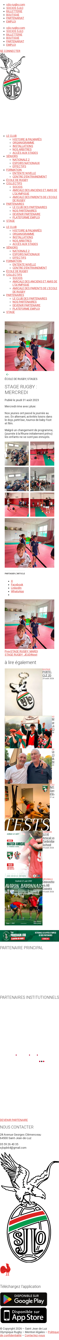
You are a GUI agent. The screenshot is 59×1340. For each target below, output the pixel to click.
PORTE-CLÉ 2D (47, 673)
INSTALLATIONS (23, 146)
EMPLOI (11, 21)
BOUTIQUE (12, 14)
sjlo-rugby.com (15, 4)
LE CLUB (11, 135)
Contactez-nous (35, 1335)
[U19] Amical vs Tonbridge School (48, 839)
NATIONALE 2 (21, 159)
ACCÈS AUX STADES (25, 152)
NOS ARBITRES (22, 149)
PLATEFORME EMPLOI (26, 217)
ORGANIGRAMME (23, 142)
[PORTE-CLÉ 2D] (23, 692)
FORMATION (14, 169)
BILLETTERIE (14, 11)
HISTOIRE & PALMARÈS (27, 139)
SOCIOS (17, 186)
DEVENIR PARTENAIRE (26, 214)
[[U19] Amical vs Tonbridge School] (23, 854)
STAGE (10, 220)
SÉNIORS (12, 156)
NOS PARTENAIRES (25, 210)
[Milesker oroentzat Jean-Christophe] (28, 732)
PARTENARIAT (15, 18)
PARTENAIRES (15, 203)
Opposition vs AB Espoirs (49, 885)
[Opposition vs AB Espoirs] (23, 901)
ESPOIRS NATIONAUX (26, 163)
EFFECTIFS (19, 166)
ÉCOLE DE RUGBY (17, 180)
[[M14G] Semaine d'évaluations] (27, 807)
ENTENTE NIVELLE (24, 173)
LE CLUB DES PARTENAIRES (30, 207)
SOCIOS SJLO (14, 8)
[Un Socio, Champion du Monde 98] (28, 766)
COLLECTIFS (14, 183)
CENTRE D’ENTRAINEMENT (30, 176)
